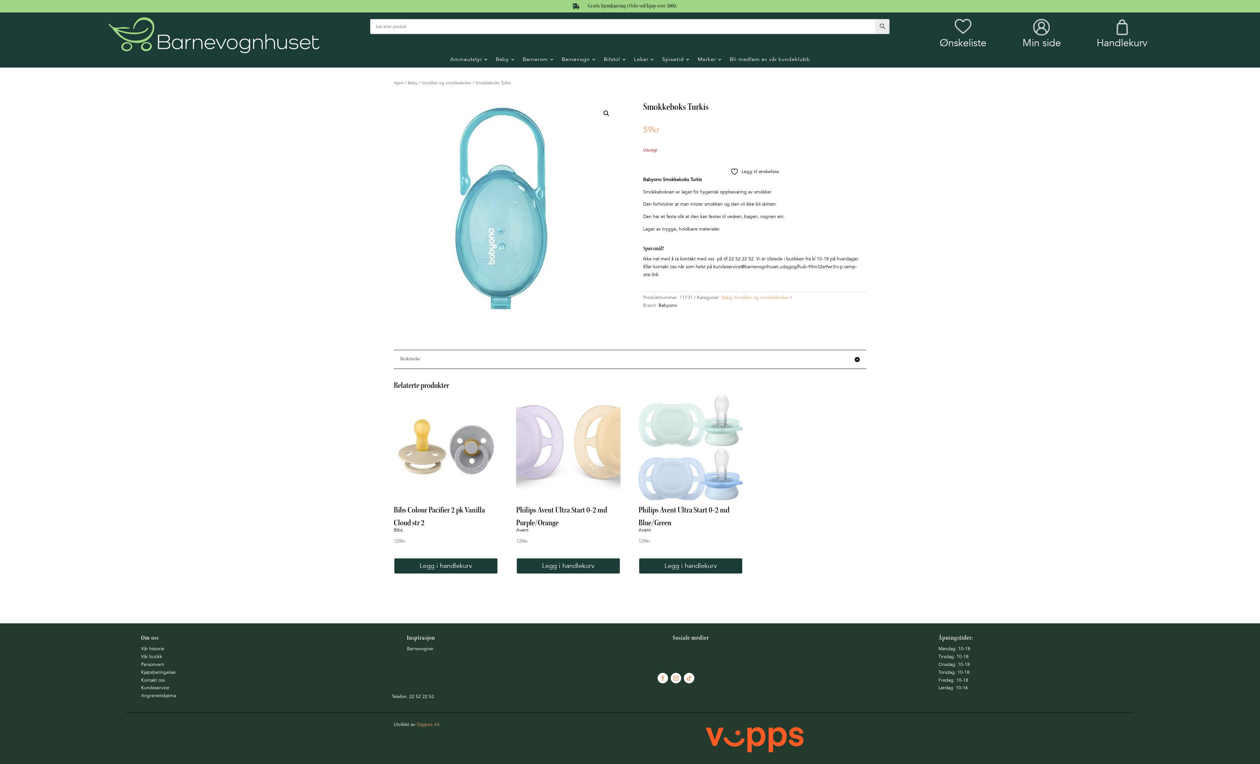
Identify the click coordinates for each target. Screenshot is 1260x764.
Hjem (399, 83)
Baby (502, 60)
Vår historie (152, 649)
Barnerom (535, 60)
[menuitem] (963, 33)
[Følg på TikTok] (689, 678)
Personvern (152, 664)
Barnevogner (420, 649)
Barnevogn (576, 60)
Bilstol (612, 60)
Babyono (668, 305)
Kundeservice (155, 688)
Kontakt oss (153, 680)
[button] (606, 113)
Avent (522, 530)
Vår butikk (151, 656)
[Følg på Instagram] (676, 678)
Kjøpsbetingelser (158, 672)
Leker (641, 60)
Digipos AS (428, 724)
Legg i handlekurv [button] (446, 566)
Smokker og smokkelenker (446, 83)
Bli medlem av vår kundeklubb (770, 60)
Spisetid (673, 60)
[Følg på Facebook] (663, 678)
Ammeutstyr (466, 60)
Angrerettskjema (158, 695)
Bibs (398, 530)
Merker (707, 60)
